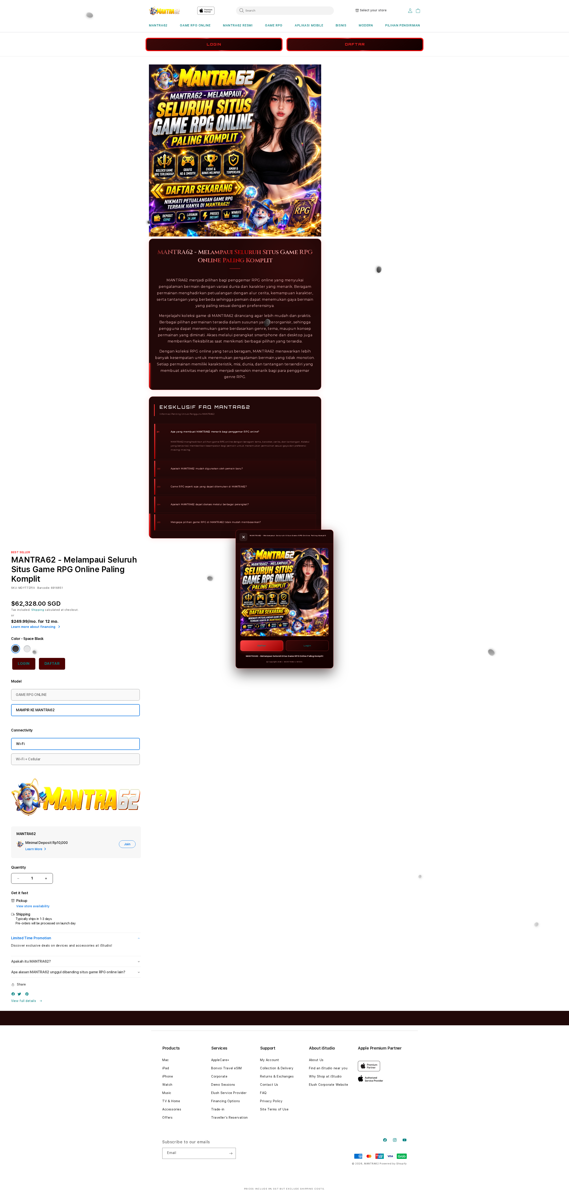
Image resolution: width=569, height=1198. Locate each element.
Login (307, 645)
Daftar (261, 645)
